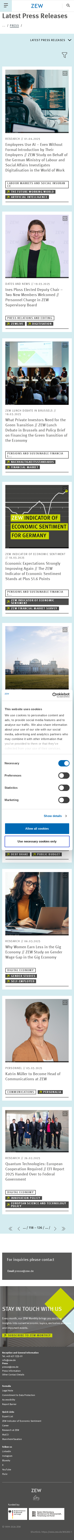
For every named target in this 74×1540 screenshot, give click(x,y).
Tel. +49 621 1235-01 (12, 1356)
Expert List (7, 1416)
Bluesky (6, 1460)
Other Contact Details (13, 1375)
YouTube (6, 1470)
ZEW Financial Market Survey (34, 608)
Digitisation (42, 324)
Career (5, 1426)
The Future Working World (32, 191)
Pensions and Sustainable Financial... (35, 455)
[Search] (68, 6)
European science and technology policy (38, 1205)
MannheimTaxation (12, 1439)
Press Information (11, 1371)
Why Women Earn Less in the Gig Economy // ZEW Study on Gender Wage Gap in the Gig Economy (33, 952)
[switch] (63, 775)
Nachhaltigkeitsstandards (32, 462)
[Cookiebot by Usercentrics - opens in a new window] (52, 695)
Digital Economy (20, 970)
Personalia (52, 1092)
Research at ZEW (10, 1430)
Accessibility (8, 1400)
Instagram (7, 1456)
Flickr (4, 1474)
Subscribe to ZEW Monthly (29, 1335)
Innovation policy (25, 1198)
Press (14, 25)
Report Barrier (9, 1404)
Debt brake (19, 854)
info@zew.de (9, 1360)
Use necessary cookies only (37, 841)
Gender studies (23, 976)
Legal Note (7, 1391)
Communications (20, 1092)
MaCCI (5, 1435)
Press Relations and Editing (29, 318)
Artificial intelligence (29, 197)
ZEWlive (17, 324)
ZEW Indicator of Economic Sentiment (32, 602)
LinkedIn (6, 1451)
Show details (53, 816)
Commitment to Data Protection (18, 1395)
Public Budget (48, 854)
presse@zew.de (20, 1271)
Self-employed (23, 981)
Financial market (24, 467)
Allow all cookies (37, 828)
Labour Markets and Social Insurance (36, 185)
